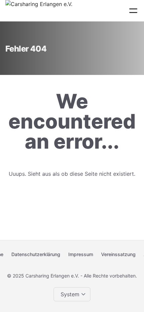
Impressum (80, 254)
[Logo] (38, 10)
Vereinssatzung (118, 254)
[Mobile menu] (133, 11)
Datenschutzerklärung (35, 254)
